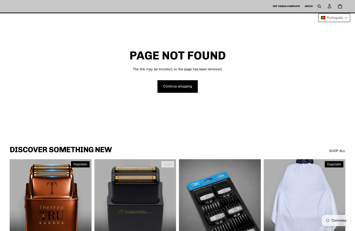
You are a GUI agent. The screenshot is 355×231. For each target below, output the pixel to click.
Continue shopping (177, 86)
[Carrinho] (340, 6)
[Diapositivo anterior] (17, 210)
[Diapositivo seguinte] (84, 210)
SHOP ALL (337, 151)
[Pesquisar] (319, 6)
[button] (334, 18)
